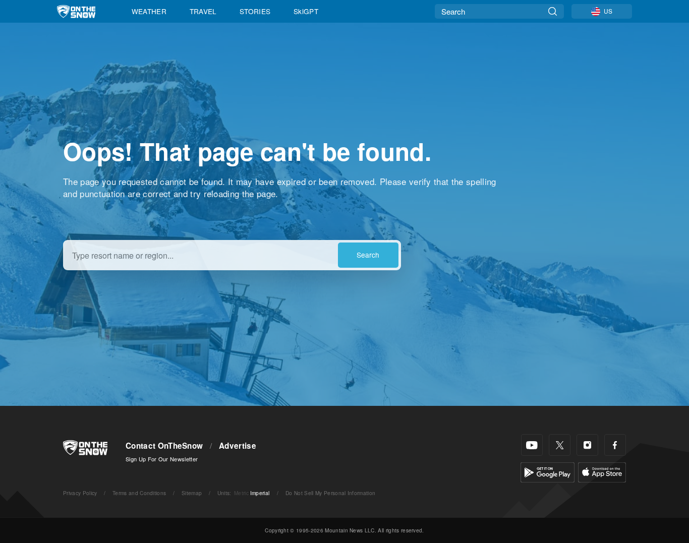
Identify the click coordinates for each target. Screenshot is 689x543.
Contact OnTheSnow (164, 445)
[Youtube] (532, 445)
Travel (203, 11)
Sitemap (192, 493)
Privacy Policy (80, 493)
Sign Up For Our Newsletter (162, 459)
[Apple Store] (602, 471)
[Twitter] (559, 445)
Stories (255, 11)
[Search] (552, 11)
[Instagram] (587, 445)
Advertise (237, 445)
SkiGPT (306, 11)
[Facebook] (615, 445)
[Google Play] (548, 471)
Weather (149, 11)
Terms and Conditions (139, 493)
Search (368, 255)
